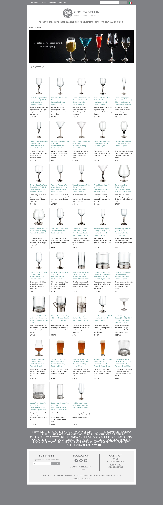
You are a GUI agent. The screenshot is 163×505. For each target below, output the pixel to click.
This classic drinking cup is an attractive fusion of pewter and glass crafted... (81, 329)
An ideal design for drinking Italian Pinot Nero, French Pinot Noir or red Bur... (59, 111)
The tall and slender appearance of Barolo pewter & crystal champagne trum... (122, 111)
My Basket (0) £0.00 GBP (57, 2)
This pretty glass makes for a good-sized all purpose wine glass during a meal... (59, 285)
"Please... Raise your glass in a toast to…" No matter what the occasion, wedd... (38, 154)
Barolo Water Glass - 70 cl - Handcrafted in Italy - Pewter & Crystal (123, 143)
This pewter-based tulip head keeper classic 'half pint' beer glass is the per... (81, 372)
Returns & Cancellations (90, 475)
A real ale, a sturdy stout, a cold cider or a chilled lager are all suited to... (60, 371)
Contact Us (45, 475)
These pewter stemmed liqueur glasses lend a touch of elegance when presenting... (123, 241)
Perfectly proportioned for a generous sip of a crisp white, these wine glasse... (81, 241)
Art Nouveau (107, 22)
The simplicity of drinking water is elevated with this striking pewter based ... (81, 415)
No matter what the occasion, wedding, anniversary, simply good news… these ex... (81, 198)
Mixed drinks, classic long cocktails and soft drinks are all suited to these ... (81, 284)
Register (34, 2)
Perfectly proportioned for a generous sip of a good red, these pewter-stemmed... (39, 111)
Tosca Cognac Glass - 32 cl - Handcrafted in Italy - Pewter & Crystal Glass (39, 231)
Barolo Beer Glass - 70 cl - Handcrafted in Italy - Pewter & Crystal (102, 143)
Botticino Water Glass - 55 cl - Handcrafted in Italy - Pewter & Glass (80, 405)
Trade (119, 475)
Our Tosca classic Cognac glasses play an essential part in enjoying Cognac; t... (38, 241)
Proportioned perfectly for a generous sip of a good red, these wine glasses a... (60, 198)
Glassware (37, 28)
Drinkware (54, 22)
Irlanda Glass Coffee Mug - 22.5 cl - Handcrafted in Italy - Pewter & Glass (60, 318)
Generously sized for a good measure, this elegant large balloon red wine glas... (81, 111)
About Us (43, 22)
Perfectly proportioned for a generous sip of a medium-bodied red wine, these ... (103, 111)
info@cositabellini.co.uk (115, 461)
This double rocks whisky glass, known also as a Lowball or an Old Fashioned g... (102, 285)
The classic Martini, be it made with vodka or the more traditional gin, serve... (81, 154)
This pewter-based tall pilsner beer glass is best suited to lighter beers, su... (102, 372)
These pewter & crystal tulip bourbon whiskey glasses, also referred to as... (38, 372)
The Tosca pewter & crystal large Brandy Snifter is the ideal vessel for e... (124, 198)
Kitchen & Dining (68, 22)
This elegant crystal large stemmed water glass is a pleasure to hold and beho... (124, 154)
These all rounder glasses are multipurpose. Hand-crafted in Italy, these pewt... (58, 417)
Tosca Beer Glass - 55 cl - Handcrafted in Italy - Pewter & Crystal (59, 231)
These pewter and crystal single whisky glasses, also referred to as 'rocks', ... (124, 285)
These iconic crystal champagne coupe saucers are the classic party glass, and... (123, 329)
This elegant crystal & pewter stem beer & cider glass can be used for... (60, 240)
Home (31, 28)
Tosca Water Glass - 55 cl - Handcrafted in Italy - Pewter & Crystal (103, 318)
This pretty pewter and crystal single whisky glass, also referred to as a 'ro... (38, 416)
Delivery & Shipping (72, 475)
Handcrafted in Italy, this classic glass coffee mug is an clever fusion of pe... (60, 328)
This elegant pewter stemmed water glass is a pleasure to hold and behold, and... (103, 329)
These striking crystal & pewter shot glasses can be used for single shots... (38, 329)
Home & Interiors (85, 22)
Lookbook (119, 22)
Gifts (97, 22)
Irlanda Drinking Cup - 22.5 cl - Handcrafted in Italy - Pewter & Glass (81, 318)
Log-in (43, 2)
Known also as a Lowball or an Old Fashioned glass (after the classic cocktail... (123, 372)
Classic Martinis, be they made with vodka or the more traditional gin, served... (59, 154)
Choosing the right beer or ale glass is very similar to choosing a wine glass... (38, 285)
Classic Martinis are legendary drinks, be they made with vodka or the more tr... (103, 198)
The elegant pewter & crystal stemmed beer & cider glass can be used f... (102, 154)
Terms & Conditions (108, 475)
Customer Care (57, 475)
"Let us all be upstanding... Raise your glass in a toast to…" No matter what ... (102, 241)
